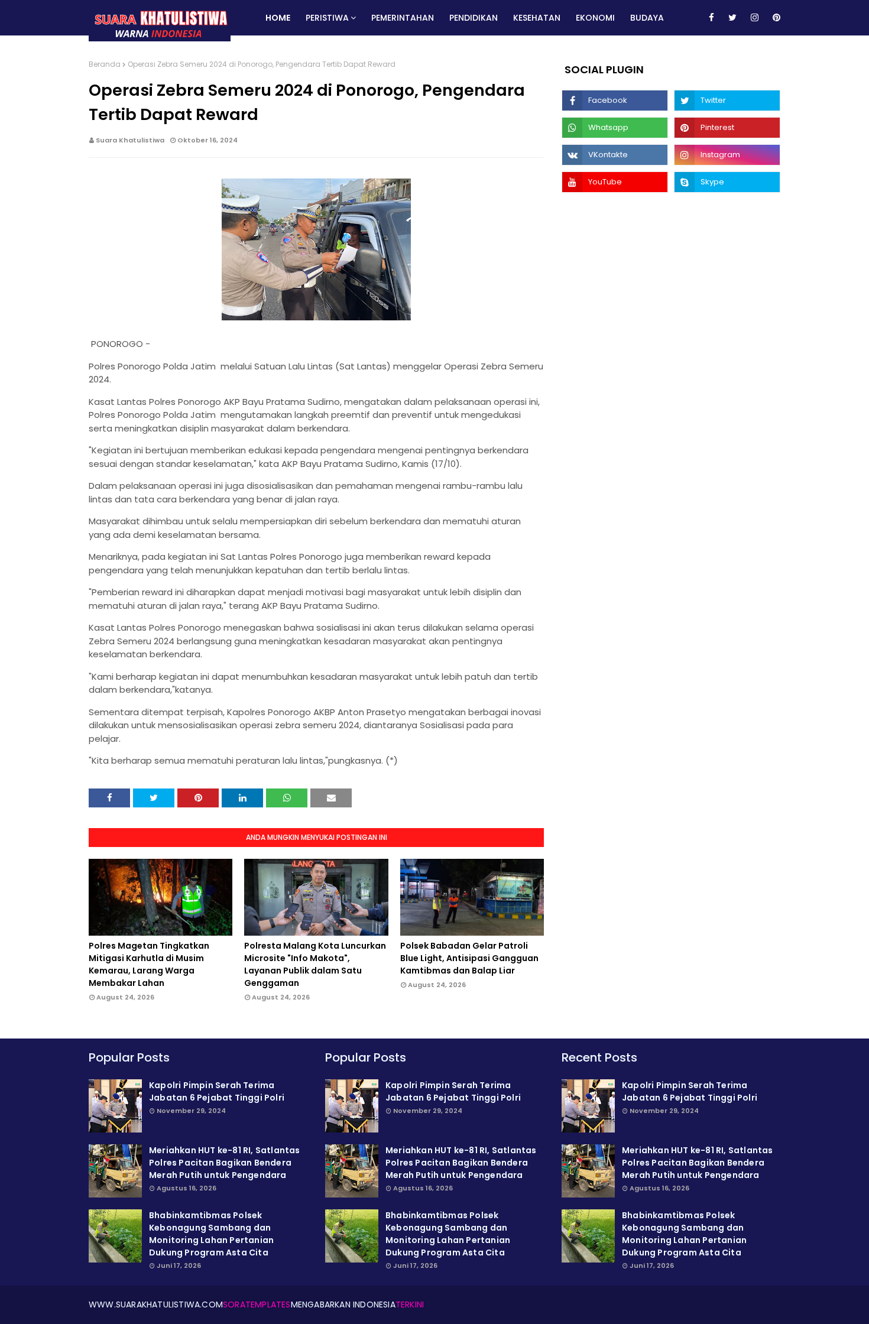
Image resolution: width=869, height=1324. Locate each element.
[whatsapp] (615, 127)
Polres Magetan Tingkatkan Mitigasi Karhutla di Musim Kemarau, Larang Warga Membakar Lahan (149, 964)
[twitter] (732, 17)
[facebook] (711, 17)
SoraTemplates (257, 1304)
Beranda (105, 64)
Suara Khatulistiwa (130, 140)
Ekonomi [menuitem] (595, 18)
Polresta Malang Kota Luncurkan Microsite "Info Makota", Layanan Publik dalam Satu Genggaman (315, 964)
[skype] (727, 182)
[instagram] (755, 17)
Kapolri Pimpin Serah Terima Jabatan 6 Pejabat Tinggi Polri (216, 1091)
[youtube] (615, 182)
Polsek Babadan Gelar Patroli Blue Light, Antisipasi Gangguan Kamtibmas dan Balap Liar (469, 958)
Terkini (409, 1304)
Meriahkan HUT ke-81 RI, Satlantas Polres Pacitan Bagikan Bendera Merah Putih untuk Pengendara (224, 1162)
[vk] (615, 155)
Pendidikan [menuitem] (473, 18)
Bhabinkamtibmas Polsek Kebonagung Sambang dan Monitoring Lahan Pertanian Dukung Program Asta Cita (211, 1233)
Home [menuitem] (277, 18)
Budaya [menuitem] (647, 18)
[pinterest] (774, 17)
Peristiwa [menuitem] (327, 18)
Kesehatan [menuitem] (536, 18)
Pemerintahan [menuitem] (402, 18)
